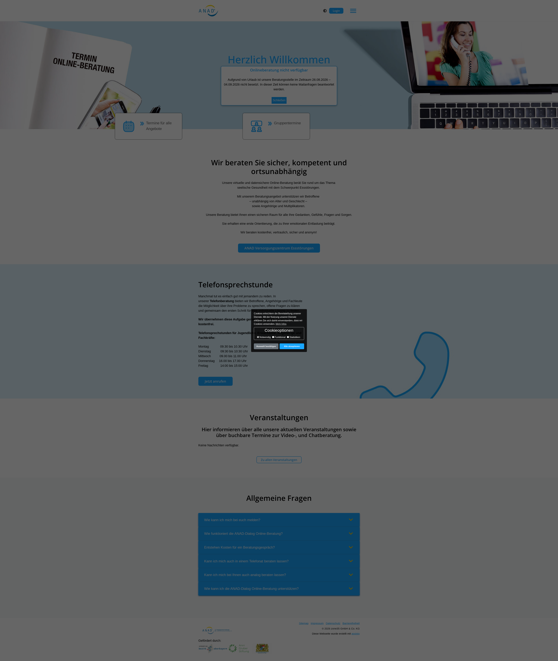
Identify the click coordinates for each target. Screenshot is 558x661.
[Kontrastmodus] (325, 11)
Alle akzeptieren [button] (292, 346)
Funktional (280, 337)
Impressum (317, 623)
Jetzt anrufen (215, 381)
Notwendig (265, 337)
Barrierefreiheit (351, 623)
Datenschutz (333, 623)
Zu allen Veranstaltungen (279, 460)
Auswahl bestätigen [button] (266, 346)
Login (336, 11)
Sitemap (303, 623)
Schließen (279, 100)
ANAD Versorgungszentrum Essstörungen (279, 248)
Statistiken (294, 337)
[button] (279, 520)
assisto (356, 633)
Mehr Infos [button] (281, 324)
